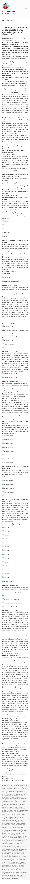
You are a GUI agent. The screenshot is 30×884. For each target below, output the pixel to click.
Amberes (21, 795)
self (25, 865)
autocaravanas (5, 801)
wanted (4, 878)
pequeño (10, 855)
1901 (3, 790)
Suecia (8, 788)
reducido (12, 860)
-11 (16, 788)
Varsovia (4, 876)
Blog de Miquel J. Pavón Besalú (9, 12)
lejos (17, 842)
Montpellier (17, 847)
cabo (21, 804)
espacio (13, 824)
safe (14, 863)
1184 (23, 788)
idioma (19, 836)
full (26, 829)
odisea (16, 850)
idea (17, 836)
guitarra (13, 833)
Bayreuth (23, 803)
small (17, 869)
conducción (5, 813)
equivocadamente (17, 823)
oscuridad (4, 852)
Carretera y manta (14, 787)
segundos (21, 865)
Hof (12, 834)
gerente (25, 830)
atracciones (18, 800)
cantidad (4, 807)
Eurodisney (16, 826)
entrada (11, 823)
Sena (3, 866)
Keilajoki (12, 840)
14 (25, 788)
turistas (13, 875)
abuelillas (19, 791)
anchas (17, 797)
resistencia (4, 862)
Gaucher (18, 830)
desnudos (22, 817)
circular (21, 808)
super (19, 872)
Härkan (17, 833)
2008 (3, 787)
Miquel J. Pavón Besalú (19, 785)
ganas (8, 830)
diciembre (14, 819)
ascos (9, 800)
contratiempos (21, 813)
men (25, 845)
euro (12, 826)
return (13, 862)
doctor (3, 820)
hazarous (21, 833)
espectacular (18, 824)
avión (20, 801)
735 (7, 791)
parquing (8, 853)
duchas (12, 820)
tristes (9, 875)
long (21, 843)
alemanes (19, 794)
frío (20, 829)
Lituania (4, 843)
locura (13, 843)
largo (6, 842)
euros (24, 826)
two (16, 875)
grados (21, 832)
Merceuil (16, 846)
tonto (9, 874)
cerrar (3, 808)
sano (8, 865)
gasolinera (13, 830)
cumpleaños (18, 814)
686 (3, 791)
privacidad (21, 858)
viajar (15, 876)
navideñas (10, 849)
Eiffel (17, 821)
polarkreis (24, 856)
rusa (9, 863)
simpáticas (14, 868)
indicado (9, 837)
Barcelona (8, 803)
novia (8, 850)
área (3, 798)
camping (24, 806)
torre (16, 874)
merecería (20, 846)
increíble (4, 837)
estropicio (8, 826)
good (13, 832)
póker (20, 856)
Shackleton (21, 866)
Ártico (6, 800)
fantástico (14, 827)
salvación (21, 863)
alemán (15, 794)
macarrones (5, 845)
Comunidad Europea (13, 811)
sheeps (4, 868)
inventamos (17, 839)
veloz (8, 876)
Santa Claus (12, 865)
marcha (21, 845)
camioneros (19, 806)
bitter (11, 804)
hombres (19, 834)
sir (23, 868)
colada (9, 810)
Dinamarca (19, 819)
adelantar (18, 792)
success (12, 872)
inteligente (4, 839)
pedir (15, 853)
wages (25, 876)
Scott (17, 865)
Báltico (23, 801)
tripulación (4, 875)
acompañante (5, 792)
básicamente (17, 803)
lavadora (13, 842)
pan (17, 852)
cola (6, 810)
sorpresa (22, 871)
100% (20, 788)
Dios (23, 819)
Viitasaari (21, 876)
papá (20, 852)
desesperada (12, 817)
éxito (10, 827)
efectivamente (5, 821)
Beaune (4, 804)
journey (4, 840)
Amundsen (13, 797)
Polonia (4, 858)
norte (25, 849)
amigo (8, 797)
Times (5, 874)
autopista (12, 801)
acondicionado (12, 792)
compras (25, 810)
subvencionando (6, 872)
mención (4, 846)
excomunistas (5, 827)
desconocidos (5, 817)
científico (17, 808)
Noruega (4, 788)
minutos (4, 847)
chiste (13, 808)
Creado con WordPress (7, 882)
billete (7, 804)
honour (4, 836)
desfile (17, 817)
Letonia (20, 842)
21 (8, 790)
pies (13, 856)
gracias (17, 832)
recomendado (23, 859)
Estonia (4, 826)
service (12, 866)
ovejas (14, 852)
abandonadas (13, 791)
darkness (12, 816)
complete (20, 810)
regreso (21, 860)
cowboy (8, 814)
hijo (10, 834)
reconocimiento (6, 860)
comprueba (5, 811)
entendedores (5, 823)
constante (15, 813)
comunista (20, 811)
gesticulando (5, 832)
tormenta (13, 874)
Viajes (11, 788)
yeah (7, 878)
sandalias (4, 865)
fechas (18, 827)
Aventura (7, 787)
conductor (10, 813)
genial (21, 830)
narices (25, 847)
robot (22, 862)
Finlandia (20, 787)
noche (17, 849)
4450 (17, 790)
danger (7, 816)
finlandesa (4, 829)
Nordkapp (21, 849)
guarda (9, 833)
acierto (23, 791)
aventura (16, 801)
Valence (19, 875)
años (21, 797)
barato (3, 803)
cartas (20, 807)
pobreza (16, 856)
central (24, 807)
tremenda (20, 874)
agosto (7, 794)
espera (23, 824)
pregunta (8, 858)
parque (4, 853)
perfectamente (19, 855)
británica (17, 804)
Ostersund (10, 852)
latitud (9, 842)
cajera (6, 806)
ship (7, 868)
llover (7, 843)
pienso (9, 856)
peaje (12, 853)
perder (14, 855)
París (23, 852)
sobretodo (21, 869)
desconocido (23, 816)
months (12, 847)
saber (11, 863)
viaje (18, 876)
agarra (3, 794)
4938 (20, 790)
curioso (23, 814)
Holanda (15, 834)
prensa (12, 858)
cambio (10, 806)
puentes (8, 859)
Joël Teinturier (23, 839)
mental (8, 846)
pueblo (4, 859)
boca (13, 804)
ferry (21, 827)
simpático (20, 868)
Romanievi (4, 863)
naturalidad (5, 849)
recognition (16, 859)
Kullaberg (22, 840)
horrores (13, 836)
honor (23, 834)
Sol (24, 869)
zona (10, 878)
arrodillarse (21, 798)
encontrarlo (21, 821)
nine (14, 849)
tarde (25, 872)
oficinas (20, 850)
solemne (12, 871)
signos (10, 868)
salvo (25, 863)
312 (10, 790)
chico (10, 808)
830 (9, 791)
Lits (23, 842)
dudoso (17, 820)
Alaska (11, 794)
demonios (16, 816)
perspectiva (5, 856)
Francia (24, 787)
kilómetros (17, 840)
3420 (13, 790)
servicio (16, 866)
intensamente (11, 839)
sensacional (8, 866)
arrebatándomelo (14, 798)
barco (12, 803)
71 (5, 791)
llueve (10, 843)
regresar (17, 860)
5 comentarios (16, 878)
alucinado (12, 795)
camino (14, 806)
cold (12, 810)
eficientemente (12, 821)
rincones (17, 862)
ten (3, 874)
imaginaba (24, 836)
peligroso (23, 853)
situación (13, 869)
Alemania (24, 794)
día (10, 819)
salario (17, 863)
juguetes (8, 840)
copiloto (4, 814)
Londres (18, 843)
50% (23, 790)
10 (17, 788)
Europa (21, 826)
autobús (24, 800)
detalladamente (6, 819)
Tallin (22, 872)
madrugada (11, 845)
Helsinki (4, 834)
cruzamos (13, 814)
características (15, 807)
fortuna (14, 829)
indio (12, 837)
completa (16, 810)
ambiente (4, 797)
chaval (6, 808)
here (7, 834)
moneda (8, 847)
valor (22, 875)
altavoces (4, 795)
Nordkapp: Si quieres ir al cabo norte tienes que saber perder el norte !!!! (14, 31)
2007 (6, 790)
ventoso (11, 876)
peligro (18, 853)
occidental (12, 850)
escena (9, 824)
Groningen (4, 833)
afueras (23, 792)
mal (15, 845)
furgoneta (4, 830)
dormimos (8, 820)
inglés (15, 837)
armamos (7, 798)
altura (8, 795)
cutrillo (3, 816)
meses (24, 846)
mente (11, 846)
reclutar (12, 859)
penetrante (4, 855)
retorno (9, 862)
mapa (17, 845)
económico (21, 820)
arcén (24, 797)
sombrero (16, 871)
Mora (21, 847)
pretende (17, 858)
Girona (10, 832)
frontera (24, 829)
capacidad (9, 807)
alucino (17, 795)
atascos (13, 800)
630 (25, 790)
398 (15, 790)
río (20, 862)
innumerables (20, 837)
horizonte (8, 836)
